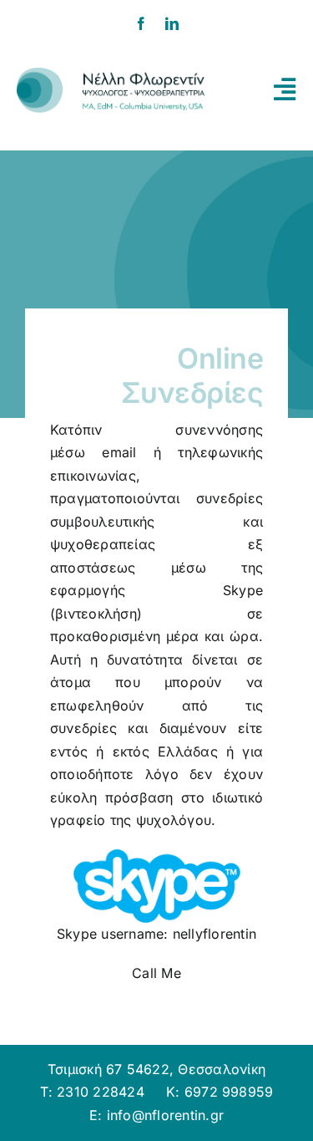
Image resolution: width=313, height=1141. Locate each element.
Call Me (156, 973)
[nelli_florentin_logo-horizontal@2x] (110, 74)
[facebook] (141, 23)
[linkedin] (172, 23)
